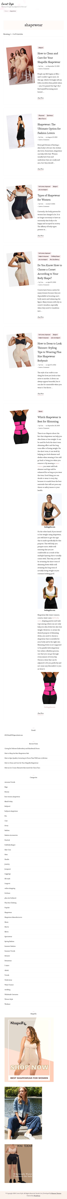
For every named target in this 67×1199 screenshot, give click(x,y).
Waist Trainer (42, 118)
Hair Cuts (8, 850)
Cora (41, 66)
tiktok (7, 970)
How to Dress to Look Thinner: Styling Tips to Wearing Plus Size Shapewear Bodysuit (50, 352)
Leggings (8, 874)
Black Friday (9, 801)
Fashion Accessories (11, 835)
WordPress (37, 1196)
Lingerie (7, 883)
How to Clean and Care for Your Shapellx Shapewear (49, 58)
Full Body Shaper (55, 256)
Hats (6, 854)
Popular (40, 411)
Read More (41, 98)
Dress (6, 826)
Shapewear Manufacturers (13, 917)
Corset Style (7, 4)
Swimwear (8, 961)
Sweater (7, 956)
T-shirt (7, 965)
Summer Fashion (10, 946)
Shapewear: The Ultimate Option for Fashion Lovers (49, 129)
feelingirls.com (49, 707)
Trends (7, 975)
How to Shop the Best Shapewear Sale (17, 753)
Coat (6, 821)
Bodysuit (41, 47)
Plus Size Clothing (54, 259)
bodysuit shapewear (44, 256)
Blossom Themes (56, 1193)
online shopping (10, 888)
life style (7, 879)
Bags (6, 787)
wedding (7, 990)
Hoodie (7, 859)
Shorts (7, 927)
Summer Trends (10, 951)
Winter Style (9, 999)
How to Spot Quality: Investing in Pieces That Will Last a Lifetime (26, 758)
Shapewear (41, 115)
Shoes (6, 922)
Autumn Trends (10, 782)
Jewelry (7, 864)
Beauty (7, 792)
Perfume (7, 893)
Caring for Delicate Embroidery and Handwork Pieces (22, 748)
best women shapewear (44, 186)
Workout (7, 1004)
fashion (7, 830)
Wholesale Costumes (11, 994)
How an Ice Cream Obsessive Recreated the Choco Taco (22, 768)
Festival (7, 840)
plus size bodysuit (43, 189)
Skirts (6, 932)
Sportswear (50, 115)
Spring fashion (9, 941)
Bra (6, 816)
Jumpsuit (8, 869)
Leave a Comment (44, 69)
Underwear (8, 980)
